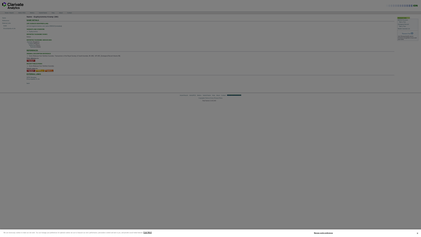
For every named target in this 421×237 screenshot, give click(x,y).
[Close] (417, 233)
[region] (210, 233)
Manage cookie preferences (323, 233)
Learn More (147, 232)
